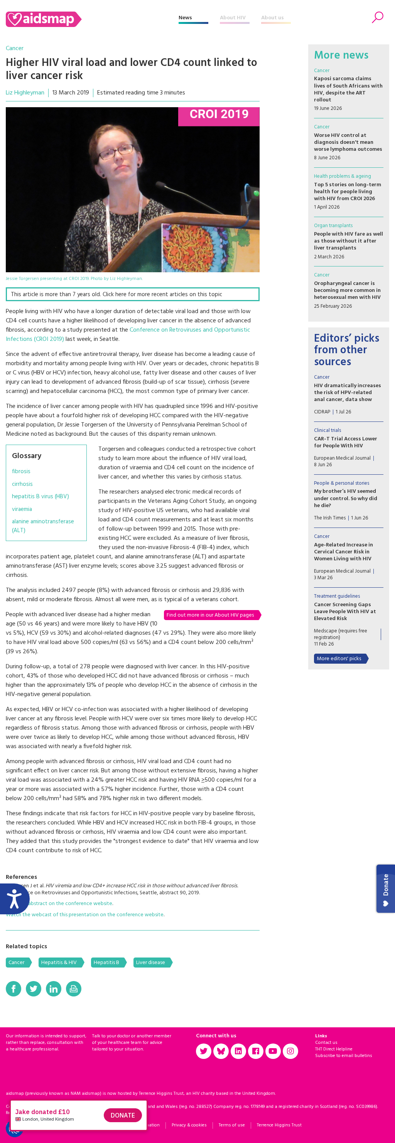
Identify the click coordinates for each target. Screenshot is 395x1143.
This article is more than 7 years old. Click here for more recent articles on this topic (116, 294)
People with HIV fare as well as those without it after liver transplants (348, 241)
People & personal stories (341, 483)
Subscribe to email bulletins (343, 1056)
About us (272, 17)
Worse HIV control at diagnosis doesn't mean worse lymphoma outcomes (348, 142)
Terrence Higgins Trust (279, 1125)
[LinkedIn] (53, 989)
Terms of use (232, 1125)
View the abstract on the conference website (59, 903)
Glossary (26, 456)
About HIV (233, 17)
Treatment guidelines (337, 596)
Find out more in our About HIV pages (210, 615)
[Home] (92, 19)
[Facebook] (13, 989)
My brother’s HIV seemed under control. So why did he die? (345, 498)
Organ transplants (333, 226)
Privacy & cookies (189, 1125)
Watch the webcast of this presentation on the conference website (85, 914)
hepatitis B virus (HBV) (40, 496)
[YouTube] (273, 1051)
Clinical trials (327, 431)
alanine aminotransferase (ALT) (43, 526)
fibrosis (21, 471)
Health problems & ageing (342, 176)
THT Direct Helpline (334, 1049)
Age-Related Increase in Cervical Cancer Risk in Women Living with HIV (343, 552)
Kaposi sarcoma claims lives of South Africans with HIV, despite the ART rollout (348, 89)
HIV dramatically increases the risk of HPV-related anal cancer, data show (347, 392)
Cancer (15, 49)
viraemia (22, 509)
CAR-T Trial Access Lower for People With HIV (345, 442)
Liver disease (150, 962)
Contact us (326, 1043)
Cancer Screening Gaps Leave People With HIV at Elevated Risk (345, 611)
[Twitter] (33, 989)
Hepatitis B (106, 962)
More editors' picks (339, 658)
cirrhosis (22, 484)
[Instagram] (290, 1051)
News (185, 17)
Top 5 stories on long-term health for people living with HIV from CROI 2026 (347, 191)
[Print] (73, 989)
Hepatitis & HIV (59, 962)
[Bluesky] (221, 1051)
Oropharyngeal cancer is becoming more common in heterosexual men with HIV (347, 290)
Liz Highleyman (25, 93)
